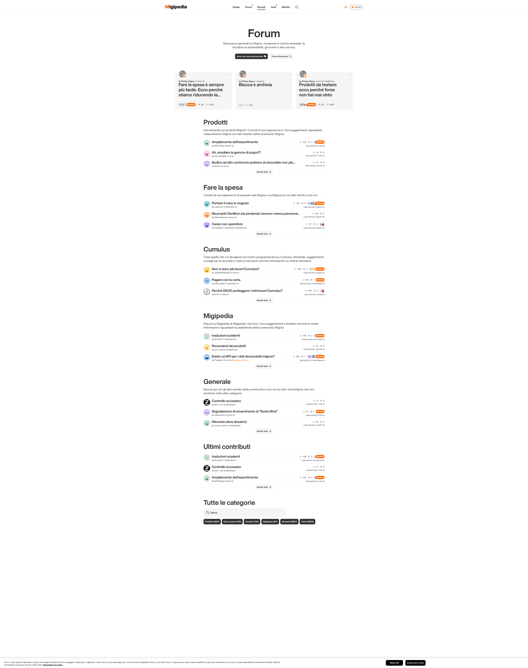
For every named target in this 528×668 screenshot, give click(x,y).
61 (307, 411)
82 (202, 105)
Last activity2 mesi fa (314, 294)
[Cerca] (297, 7)
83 (317, 214)
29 (323, 105)
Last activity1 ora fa (315, 404)
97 (310, 224)
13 (317, 152)
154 (304, 142)
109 (304, 336)
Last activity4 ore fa (315, 146)
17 (317, 401)
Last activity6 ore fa (315, 415)
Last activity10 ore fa (314, 166)
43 (317, 346)
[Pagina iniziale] (176, 7)
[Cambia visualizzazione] (346, 7)
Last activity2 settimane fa (312, 284)
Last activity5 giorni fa (314, 207)
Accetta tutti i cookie (415, 663)
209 (251, 105)
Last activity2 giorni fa (314, 425)
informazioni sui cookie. (53, 665)
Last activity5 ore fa (315, 156)
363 (299, 269)
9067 (332, 105)
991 (298, 357)
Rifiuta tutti (394, 663)
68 (307, 280)
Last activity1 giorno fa (313, 349)
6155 (211, 105)
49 (317, 422)
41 (317, 162)
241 (298, 203)
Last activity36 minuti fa (313, 339)
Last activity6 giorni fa (314, 217)
